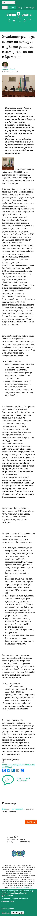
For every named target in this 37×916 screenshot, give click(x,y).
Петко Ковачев (8, 69)
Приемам (6, 913)
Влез (4, 809)
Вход (20, 7)
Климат (14, 20)
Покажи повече (7, 908)
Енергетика (24, 20)
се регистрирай (16, 809)
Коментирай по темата (23, 779)
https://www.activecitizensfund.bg (21, 887)
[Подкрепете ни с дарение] (31, 823)
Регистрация (29, 7)
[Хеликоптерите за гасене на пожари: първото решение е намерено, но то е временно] (18, 97)
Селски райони (29, 20)
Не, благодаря (17, 913)
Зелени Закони (19, 14)
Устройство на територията (19, 20)
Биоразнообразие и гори (8, 20)
